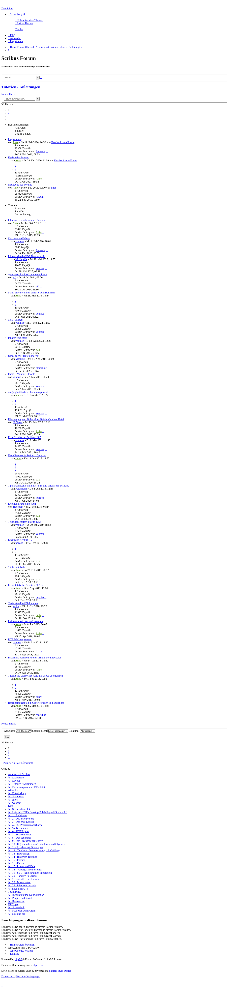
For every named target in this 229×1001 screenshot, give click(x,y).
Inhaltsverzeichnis (17, 337)
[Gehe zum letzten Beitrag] (47, 151)
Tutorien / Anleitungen (20, 87)
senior (16, 606)
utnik (18, 395)
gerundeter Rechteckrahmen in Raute (27, 274)
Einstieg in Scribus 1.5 (20, 539)
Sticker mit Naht (16, 567)
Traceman (18, 506)
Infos (53, 187)
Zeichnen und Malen (19, 238)
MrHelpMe (21, 259)
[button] (9, 118)
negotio (19, 542)
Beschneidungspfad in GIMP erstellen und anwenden (36, 702)
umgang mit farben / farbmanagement (28, 392)
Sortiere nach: (39, 730)
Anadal (39, 196)
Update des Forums (18, 157)
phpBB (18, 959)
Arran (39, 651)
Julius (18, 458)
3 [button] (8, 115)
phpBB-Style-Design (60, 970)
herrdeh (40, 497)
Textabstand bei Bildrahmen (23, 603)
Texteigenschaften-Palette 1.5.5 (24, 521)
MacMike (41, 714)
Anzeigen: (10, 730)
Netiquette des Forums (20, 184)
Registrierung (15, 139)
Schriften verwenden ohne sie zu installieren (31, 292)
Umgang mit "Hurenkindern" (23, 355)
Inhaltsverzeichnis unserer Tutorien (26, 220)
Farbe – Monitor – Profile (21, 374)
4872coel (17, 422)
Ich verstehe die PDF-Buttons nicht (26, 256)
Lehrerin (40, 151)
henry (39, 696)
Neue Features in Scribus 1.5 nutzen (27, 455)
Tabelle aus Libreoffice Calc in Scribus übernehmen (35, 675)
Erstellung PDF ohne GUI (22, 503)
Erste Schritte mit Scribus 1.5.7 (24, 437)
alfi (14, 277)
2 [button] (8, 112)
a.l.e (38, 349)
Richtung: (74, 730)
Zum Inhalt (7, 8)
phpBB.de (38, 965)
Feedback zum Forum (62, 142)
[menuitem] (29, 20)
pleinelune (41, 368)
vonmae (19, 241)
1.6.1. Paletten (15, 319)
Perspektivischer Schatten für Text (26, 585)
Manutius (20, 358)
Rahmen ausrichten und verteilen (25, 621)
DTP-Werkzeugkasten (20, 639)
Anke (15, 142)
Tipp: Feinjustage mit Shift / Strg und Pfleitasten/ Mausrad (38, 485)
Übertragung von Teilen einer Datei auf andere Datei (36, 419)
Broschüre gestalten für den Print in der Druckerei (34, 657)
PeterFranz (21, 488)
